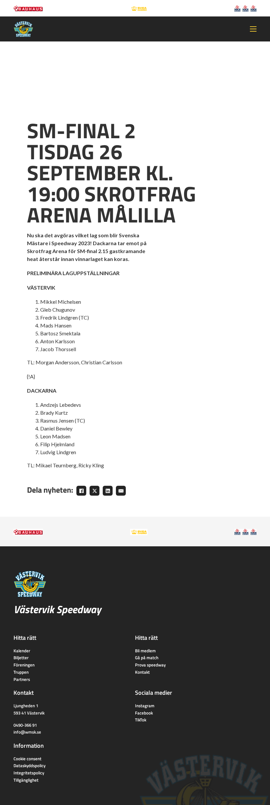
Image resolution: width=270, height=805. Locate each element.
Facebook (144, 713)
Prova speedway (150, 665)
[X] (94, 491)
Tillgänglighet (26, 780)
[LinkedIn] (108, 491)
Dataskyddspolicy (29, 765)
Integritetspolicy (29, 772)
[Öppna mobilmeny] (253, 29)
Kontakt (142, 672)
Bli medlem (145, 650)
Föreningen (24, 665)
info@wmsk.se (27, 732)
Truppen (21, 672)
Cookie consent (27, 758)
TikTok (140, 719)
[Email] (121, 491)
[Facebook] (81, 491)
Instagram (144, 705)
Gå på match (146, 657)
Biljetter (21, 657)
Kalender (22, 650)
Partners (22, 679)
